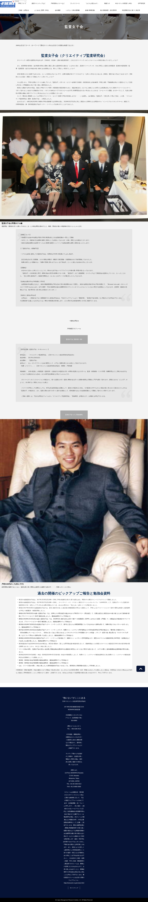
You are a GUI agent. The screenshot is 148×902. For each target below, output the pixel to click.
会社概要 (57, 10)
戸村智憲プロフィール (74, 328)
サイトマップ (74, 888)
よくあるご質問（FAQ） (42, 10)
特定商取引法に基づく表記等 (131, 10)
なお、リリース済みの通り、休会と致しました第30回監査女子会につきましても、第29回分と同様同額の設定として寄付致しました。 (60, 665)
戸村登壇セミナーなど (58, 3)
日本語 (16, 1)
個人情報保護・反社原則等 (108, 10)
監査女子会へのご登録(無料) (74, 414)
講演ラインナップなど (38, 3)
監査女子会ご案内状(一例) (74, 339)
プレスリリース (75, 3)
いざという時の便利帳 (73, 10)
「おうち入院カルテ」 (92, 3)
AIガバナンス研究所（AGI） (124, 3)
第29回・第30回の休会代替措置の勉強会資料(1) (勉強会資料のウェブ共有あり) (43, 660)
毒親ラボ (107, 3)
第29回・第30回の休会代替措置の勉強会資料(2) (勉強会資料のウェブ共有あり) (43, 663)
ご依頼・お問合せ (23, 10)
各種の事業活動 (90, 10)
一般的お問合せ (74, 321)
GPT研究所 (141, 3)
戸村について (22, 3)
